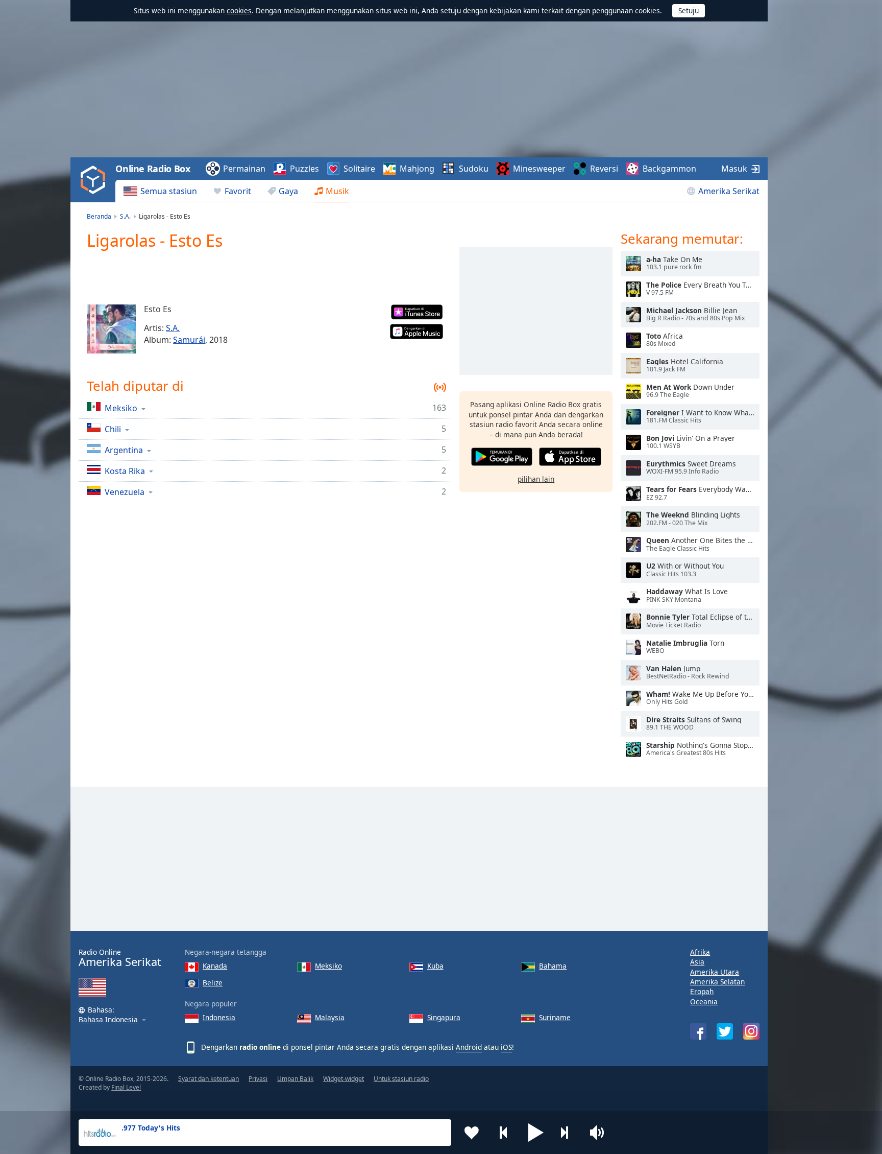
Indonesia (219, 1017)
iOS (506, 1047)
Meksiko (328, 966)
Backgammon (669, 168)
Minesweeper (539, 168)
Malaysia (330, 1017)
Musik (337, 191)
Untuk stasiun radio (401, 1078)
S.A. (173, 328)
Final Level (126, 1087)
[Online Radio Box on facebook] (698, 1031)
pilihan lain (536, 478)
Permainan (244, 168)
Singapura (443, 1017)
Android (469, 1047)
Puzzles (304, 168)
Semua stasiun (168, 191)
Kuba (435, 966)
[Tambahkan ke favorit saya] (471, 1132)
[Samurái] (111, 329)
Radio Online (120, 958)
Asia (697, 962)
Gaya (288, 191)
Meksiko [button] (121, 408)
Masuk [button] (734, 168)
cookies (239, 10)
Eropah (702, 991)
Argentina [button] (124, 449)
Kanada (215, 966)
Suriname (555, 1017)
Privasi (258, 1078)
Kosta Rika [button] (125, 470)
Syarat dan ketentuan (208, 1078)
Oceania (704, 1001)
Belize (213, 982)
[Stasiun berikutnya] (568, 1132)
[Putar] (633, 263)
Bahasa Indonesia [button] (108, 1020)
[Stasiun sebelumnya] (504, 1132)
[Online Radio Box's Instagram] (751, 1031)
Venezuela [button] (124, 491)
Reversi (604, 168)
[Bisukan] (600, 1132)
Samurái (189, 339)
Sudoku (473, 168)
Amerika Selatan (717, 981)
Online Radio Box (152, 168)
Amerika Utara (714, 972)
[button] (536, 1132)
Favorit (238, 191)
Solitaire (359, 168)
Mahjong (417, 168)
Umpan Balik (295, 1078)
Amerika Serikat (729, 191)
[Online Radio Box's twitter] (725, 1031)
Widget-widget (343, 1078)
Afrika (700, 952)
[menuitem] (160, 191)
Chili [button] (113, 428)
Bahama (553, 966)
